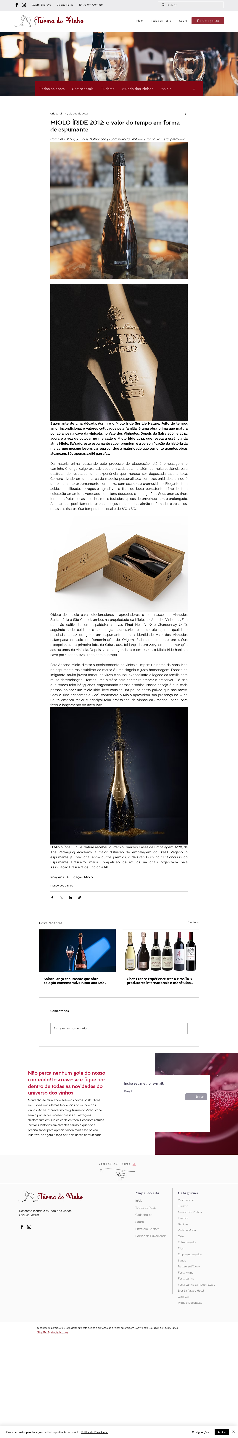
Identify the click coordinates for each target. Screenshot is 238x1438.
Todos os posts (52, 89)
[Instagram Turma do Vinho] (24, 5)
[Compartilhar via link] (79, 897)
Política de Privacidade (148, 1236)
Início (138, 1200)
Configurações (200, 1432)
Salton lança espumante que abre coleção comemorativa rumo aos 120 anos (74, 981)
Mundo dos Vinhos (137, 89)
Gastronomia (83, 89)
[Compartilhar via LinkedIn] (70, 897)
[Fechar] (233, 1432)
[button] (208, 20)
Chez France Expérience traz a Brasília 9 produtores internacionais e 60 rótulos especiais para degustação (159, 981)
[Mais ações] (185, 113)
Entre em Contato (147, 1229)
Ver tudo (194, 922)
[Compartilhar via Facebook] (52, 897)
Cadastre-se (143, 1215)
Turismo (108, 89)
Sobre (139, 1222)
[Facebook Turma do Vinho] (16, 5)
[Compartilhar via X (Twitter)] (61, 897)
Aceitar (222, 1432)
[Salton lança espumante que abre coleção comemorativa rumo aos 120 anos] (77, 950)
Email (128, 1091)
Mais (164, 89)
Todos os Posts (145, 1207)
